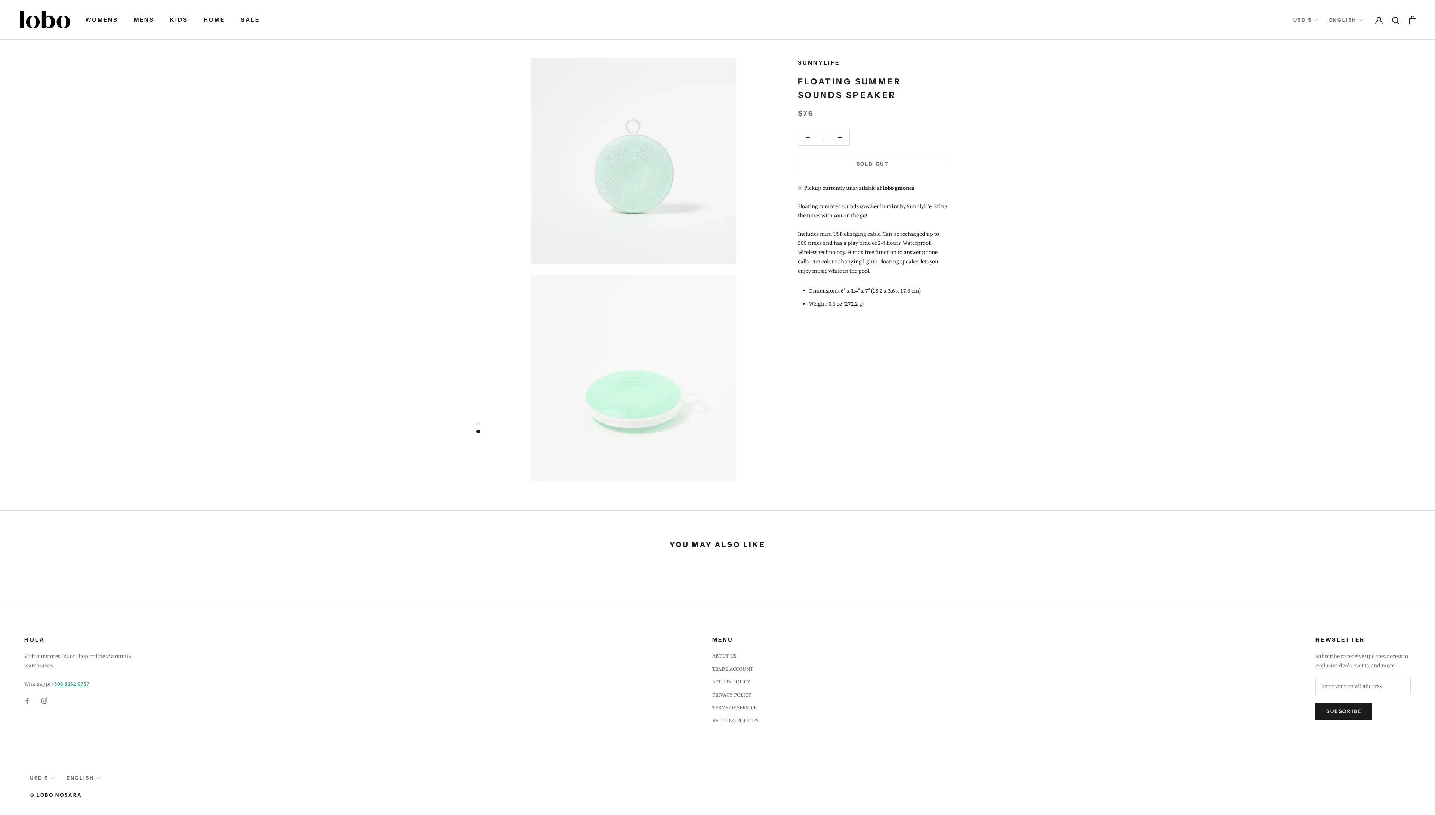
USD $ (1302, 20)
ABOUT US (724, 655)
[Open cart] (1412, 20)
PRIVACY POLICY (732, 694)
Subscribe (1343, 711)
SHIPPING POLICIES (735, 720)
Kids (179, 19)
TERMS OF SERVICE (734, 707)
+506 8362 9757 (70, 683)
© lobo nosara (56, 795)
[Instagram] (44, 701)
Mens (144, 19)
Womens (101, 19)
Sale (250, 19)
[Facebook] (27, 701)
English (1343, 20)
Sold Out (873, 164)
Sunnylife (819, 62)
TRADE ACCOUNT (732, 668)
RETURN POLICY (731, 681)
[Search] (1396, 20)
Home (214, 19)
